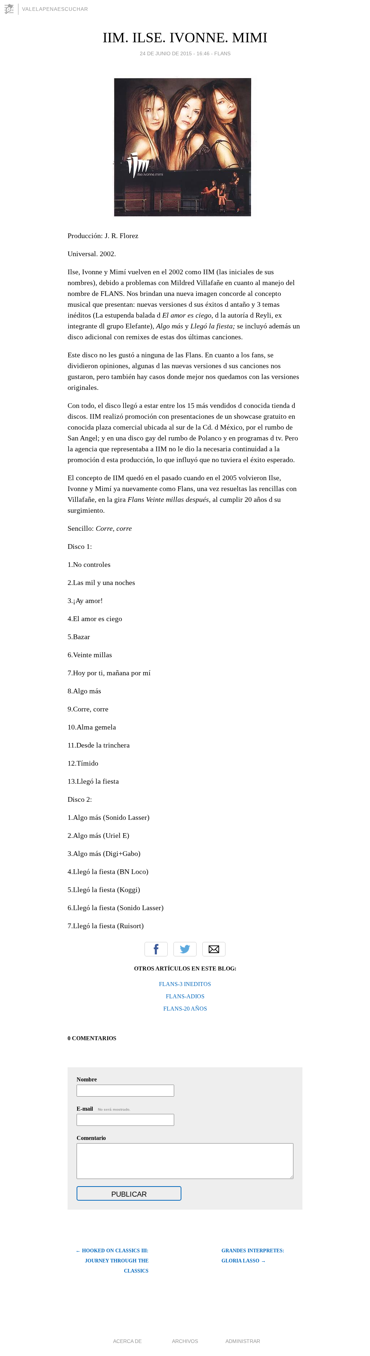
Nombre (87, 1079)
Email (213, 949)
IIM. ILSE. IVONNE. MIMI (185, 37)
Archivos (185, 1341)
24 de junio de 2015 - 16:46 (175, 53)
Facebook (156, 949)
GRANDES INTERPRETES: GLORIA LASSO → (252, 1256)
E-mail (103, 1109)
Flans (222, 53)
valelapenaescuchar (55, 9)
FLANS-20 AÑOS (185, 1009)
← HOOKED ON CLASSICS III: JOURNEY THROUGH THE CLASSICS (112, 1261)
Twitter (185, 949)
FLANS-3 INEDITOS (185, 984)
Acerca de (127, 1341)
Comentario (91, 1138)
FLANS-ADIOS (185, 996)
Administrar (242, 1341)
